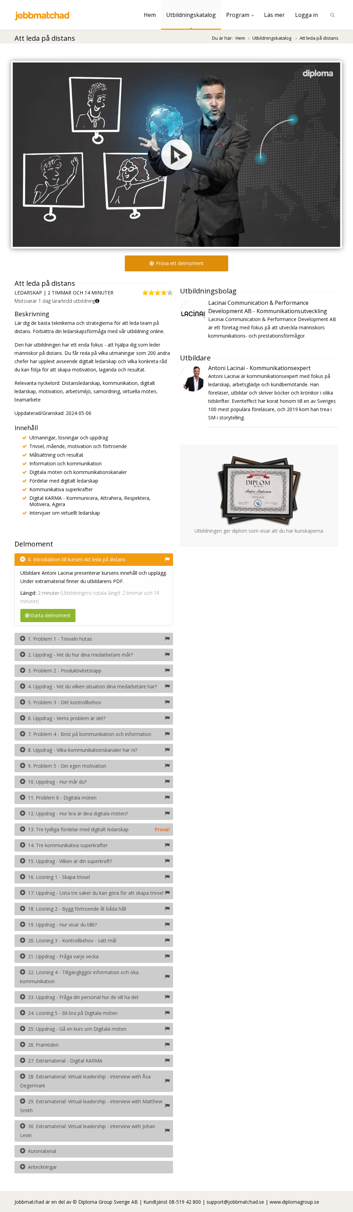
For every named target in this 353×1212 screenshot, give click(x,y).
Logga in (306, 15)
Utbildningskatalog (191, 15)
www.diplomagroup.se (294, 1202)
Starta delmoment (50, 615)
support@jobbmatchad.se (235, 1202)
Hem (150, 15)
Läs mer (274, 15)
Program (237, 15)
